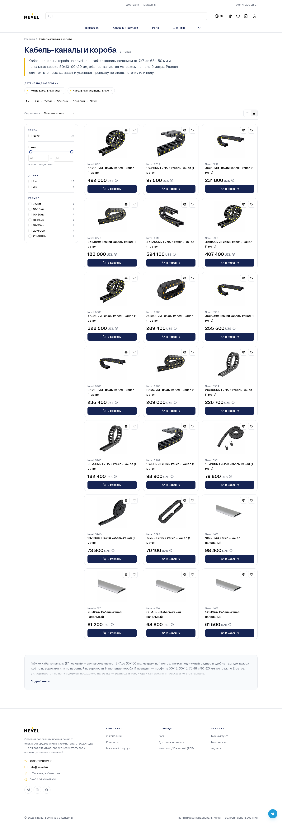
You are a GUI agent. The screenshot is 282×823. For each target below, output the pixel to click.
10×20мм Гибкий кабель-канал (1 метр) (229, 466)
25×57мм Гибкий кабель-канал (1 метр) (170, 392)
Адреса (216, 748)
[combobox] (126, 16)
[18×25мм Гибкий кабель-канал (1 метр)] (171, 142)
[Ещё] (199, 27)
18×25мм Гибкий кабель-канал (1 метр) (170, 170)
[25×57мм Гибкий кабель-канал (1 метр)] (171, 364)
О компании (114, 736)
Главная (29, 39)
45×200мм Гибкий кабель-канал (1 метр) (170, 244)
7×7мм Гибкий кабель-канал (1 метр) (168, 540)
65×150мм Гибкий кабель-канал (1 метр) (110, 170)
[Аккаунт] (254, 16)
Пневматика (90, 28)
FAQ (161, 736)
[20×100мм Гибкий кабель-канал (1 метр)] (229, 364)
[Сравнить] (230, 16)
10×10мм (62, 101)
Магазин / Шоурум (118, 748)
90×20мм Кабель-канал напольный (222, 540)
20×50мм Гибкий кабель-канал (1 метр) (111, 466)
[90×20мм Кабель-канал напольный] (229, 512)
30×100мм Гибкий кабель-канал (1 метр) (169, 318)
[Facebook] (46, 790)
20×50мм (39, 230)
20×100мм (39, 236)
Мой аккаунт (219, 736)
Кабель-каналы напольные (92, 90)
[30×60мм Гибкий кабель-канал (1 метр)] (229, 142)
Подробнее (39, 681)
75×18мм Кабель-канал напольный (104, 614)
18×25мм (38, 220)
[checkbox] (29, 135)
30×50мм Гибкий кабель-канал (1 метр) (229, 318)
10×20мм (79, 101)
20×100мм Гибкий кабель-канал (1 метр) (228, 392)
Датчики (179, 28)
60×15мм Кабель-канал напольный (163, 614)
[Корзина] (246, 16)
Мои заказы (219, 742)
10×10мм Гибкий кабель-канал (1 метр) (111, 540)
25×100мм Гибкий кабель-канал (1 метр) (110, 392)
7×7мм (48, 101)
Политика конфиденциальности (199, 817)
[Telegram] (28, 790)
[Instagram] (37, 790)
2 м (37, 101)
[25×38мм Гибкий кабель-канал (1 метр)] (112, 216)
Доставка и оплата (171, 742)
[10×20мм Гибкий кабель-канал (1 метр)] (229, 438)
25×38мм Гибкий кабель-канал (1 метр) (111, 244)
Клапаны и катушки (125, 28)
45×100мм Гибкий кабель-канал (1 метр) (228, 244)
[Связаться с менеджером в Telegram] (272, 813)
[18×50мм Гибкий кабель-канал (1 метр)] (171, 438)
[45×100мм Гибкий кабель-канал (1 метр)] (229, 216)
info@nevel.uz (39, 767)
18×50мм (38, 225)
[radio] (247, 113)
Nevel (93, 101)
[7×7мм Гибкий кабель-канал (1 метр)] (171, 512)
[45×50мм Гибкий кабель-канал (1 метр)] (112, 290)
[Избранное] (238, 16)
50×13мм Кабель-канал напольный (222, 614)
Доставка (132, 4)
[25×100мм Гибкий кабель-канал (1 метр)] (112, 364)
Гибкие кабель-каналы (46, 90)
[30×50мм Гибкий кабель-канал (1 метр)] (229, 290)
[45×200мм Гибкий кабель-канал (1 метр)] (171, 216)
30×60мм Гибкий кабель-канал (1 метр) (229, 170)
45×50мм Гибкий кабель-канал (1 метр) (111, 318)
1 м (28, 101)
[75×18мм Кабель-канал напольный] (112, 587)
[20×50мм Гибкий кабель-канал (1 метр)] (112, 438)
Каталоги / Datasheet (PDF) (176, 748)
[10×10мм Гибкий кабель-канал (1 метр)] (112, 512)
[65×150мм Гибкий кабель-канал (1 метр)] (112, 142)
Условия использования (241, 817)
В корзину (114, 189)
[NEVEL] (31, 16)
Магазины (149, 4)
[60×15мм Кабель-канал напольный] (171, 587)
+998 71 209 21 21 (246, 4)
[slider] (30, 151)
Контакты (112, 742)
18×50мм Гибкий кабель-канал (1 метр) (170, 466)
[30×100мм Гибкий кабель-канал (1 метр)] (171, 290)
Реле (155, 28)
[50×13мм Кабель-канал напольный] (229, 587)
